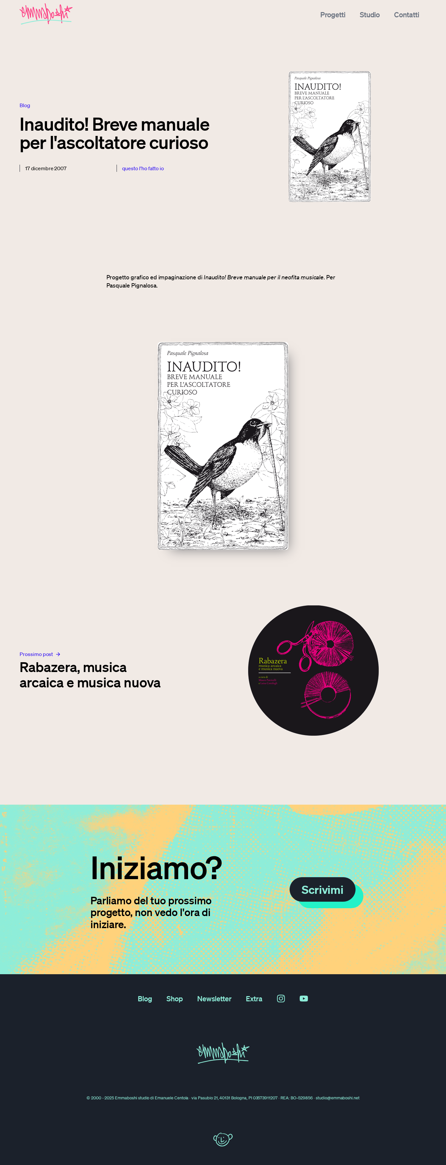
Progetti (332, 14)
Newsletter (214, 998)
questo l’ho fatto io (143, 168)
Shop (175, 998)
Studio (370, 14)
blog (25, 105)
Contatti (406, 14)
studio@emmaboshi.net (337, 1098)
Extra (254, 998)
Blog (145, 998)
